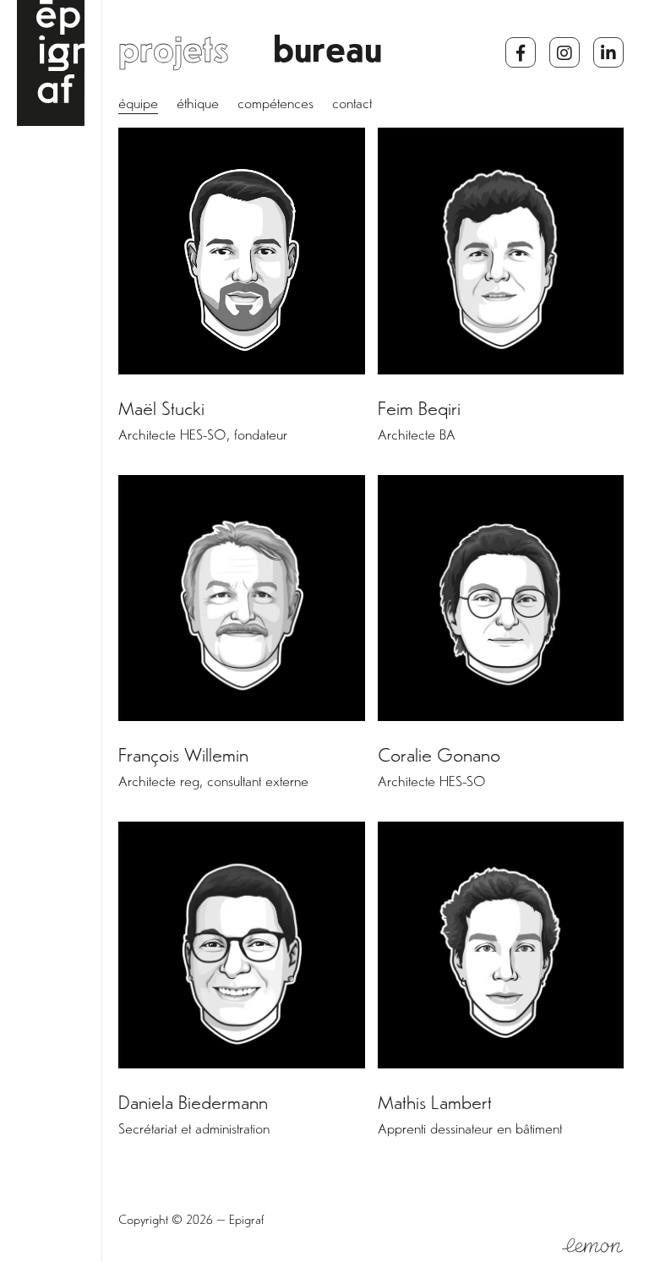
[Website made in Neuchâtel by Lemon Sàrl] (592, 1245)
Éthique (198, 105)
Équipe (138, 105)
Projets (173, 55)
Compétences (275, 105)
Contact (352, 105)
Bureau (327, 55)
